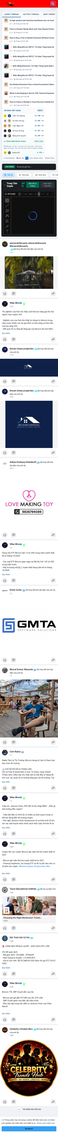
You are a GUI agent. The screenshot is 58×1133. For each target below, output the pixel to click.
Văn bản (25, 175)
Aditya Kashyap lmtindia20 (23, 462)
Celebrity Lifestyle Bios (21, 1029)
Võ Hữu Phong (18, 121)
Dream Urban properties (22, 349)
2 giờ (11, 847)
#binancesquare (26, 866)
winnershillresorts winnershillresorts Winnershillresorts (28, 244)
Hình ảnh (42, 175)
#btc (48, 866)
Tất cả (10, 175)
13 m (11, 306)
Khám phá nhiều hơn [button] (46, 1123)
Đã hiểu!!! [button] (29, 1129)
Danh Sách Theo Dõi (47, 185)
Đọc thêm (6, 333)
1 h (11, 548)
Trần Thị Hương (18, 116)
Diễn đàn (21, 158)
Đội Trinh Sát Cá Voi (20, 937)
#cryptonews (40, 866)
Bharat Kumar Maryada (21, 669)
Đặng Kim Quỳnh (19, 136)
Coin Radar (15, 751)
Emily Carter (16, 590)
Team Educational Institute (23, 889)
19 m (11, 397)
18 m (11, 355)
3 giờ (11, 1035)
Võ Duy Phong (18, 131)
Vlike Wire (15, 303)
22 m (11, 468)
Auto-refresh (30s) (36, 158)
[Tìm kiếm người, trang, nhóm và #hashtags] (53, 4)
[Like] (29, 294)
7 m (11, 252)
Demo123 (16, 153)
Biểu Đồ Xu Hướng (33, 185)
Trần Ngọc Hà (17, 126)
